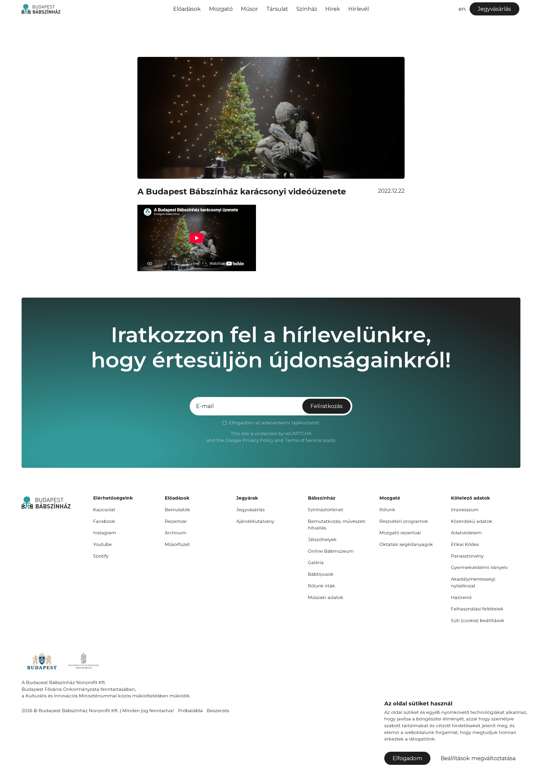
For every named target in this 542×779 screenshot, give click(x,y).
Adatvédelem (466, 532)
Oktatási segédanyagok (406, 544)
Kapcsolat (104, 509)
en (462, 8)
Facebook (104, 521)
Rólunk (387, 509)
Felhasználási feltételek (477, 608)
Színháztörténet (325, 509)
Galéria (316, 562)
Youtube (102, 544)
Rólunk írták (321, 585)
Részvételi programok (403, 521)
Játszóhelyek (322, 539)
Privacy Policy (258, 440)
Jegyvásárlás (250, 509)
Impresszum (464, 509)
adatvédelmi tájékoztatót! (290, 422)
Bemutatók (177, 509)
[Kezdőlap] (41, 9)
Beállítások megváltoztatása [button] (478, 758)
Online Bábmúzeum (331, 551)
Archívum (175, 532)
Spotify (100, 556)
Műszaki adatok (325, 597)
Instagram (104, 532)
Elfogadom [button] (407, 758)
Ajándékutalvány (255, 521)
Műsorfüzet (177, 544)
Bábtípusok (320, 574)
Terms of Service (303, 440)
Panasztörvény (467, 556)
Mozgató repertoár (400, 532)
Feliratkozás (326, 406)
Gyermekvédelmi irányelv (479, 567)
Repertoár (176, 521)
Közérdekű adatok (471, 521)
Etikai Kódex (465, 544)
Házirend (461, 597)
